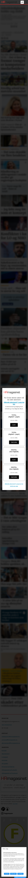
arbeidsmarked (19, 32)
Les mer (15, 804)
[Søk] (22, 2)
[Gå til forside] (10, 2)
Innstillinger (20, 873)
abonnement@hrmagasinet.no (11, 743)
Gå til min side (14, 486)
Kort (14, 424)
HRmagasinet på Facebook (10, 773)
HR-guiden (5, 763)
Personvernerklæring (8, 767)
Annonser (4, 760)
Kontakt (4, 750)
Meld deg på (7, 304)
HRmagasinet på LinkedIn (9, 770)
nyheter (8, 35)
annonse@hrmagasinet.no (9, 740)
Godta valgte (13, 873)
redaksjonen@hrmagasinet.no (11, 736)
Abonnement (6, 754)
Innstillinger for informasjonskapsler (20, 877)
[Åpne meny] (26, 2)
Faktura (14, 442)
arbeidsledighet (7, 32)
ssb (3, 35)
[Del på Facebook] (11, 26)
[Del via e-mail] (16, 26)
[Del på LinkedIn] (14, 26)
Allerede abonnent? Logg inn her (14, 403)
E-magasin (5, 757)
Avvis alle (6, 873)
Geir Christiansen (7, 725)
